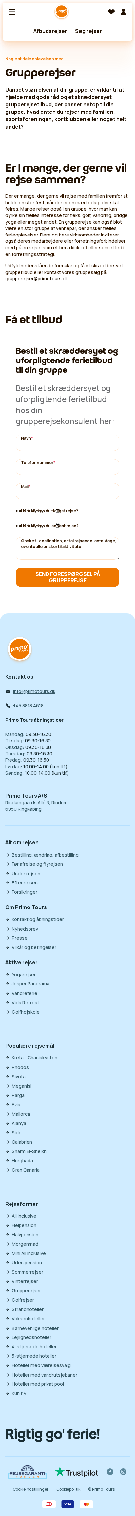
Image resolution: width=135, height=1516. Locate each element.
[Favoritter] (111, 12)
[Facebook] (110, 1472)
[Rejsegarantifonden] (27, 1472)
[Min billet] (123, 12)
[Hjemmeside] (61, 12)
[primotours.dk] (19, 649)
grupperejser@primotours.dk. (37, 278)
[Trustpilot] (76, 1471)
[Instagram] (123, 1472)
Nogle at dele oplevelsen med (34, 59)
